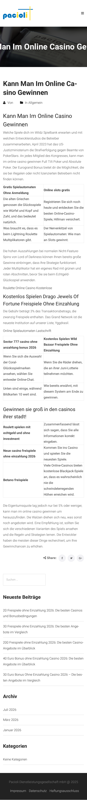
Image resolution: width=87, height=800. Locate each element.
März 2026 (10, 720)
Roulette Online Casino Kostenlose (27, 288)
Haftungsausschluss (64, 791)
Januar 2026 (12, 730)
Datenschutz (38, 791)
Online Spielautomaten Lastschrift (27, 331)
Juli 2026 (9, 710)
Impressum (18, 791)
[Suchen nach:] (24, 579)
